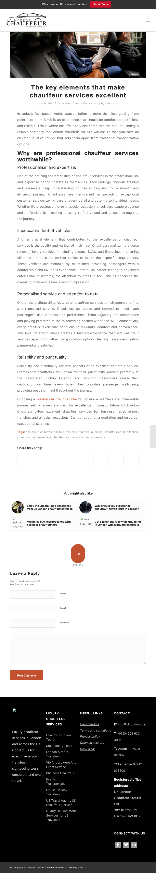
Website (64, 622)
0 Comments (64, 103)
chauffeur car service (67, 437)
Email (63, 608)
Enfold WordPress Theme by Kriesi (65, 867)
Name (63, 593)
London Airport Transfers (57, 754)
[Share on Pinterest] (55, 460)
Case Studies (89, 724)
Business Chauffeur (60, 773)
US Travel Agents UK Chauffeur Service (61, 803)
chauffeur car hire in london (84, 432)
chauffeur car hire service (34, 437)
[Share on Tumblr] (85, 460)
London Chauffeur (35, 867)
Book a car (87, 749)
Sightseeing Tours (59, 746)
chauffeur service (93, 437)
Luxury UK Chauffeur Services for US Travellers (61, 815)
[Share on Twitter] (40, 460)
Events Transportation (56, 781)
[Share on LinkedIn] (70, 460)
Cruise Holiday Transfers (56, 792)
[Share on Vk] (100, 460)
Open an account (92, 743)
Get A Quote (101, 4)
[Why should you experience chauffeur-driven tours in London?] (153, 436)
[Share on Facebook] (25, 460)
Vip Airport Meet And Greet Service (61, 764)
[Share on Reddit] (116, 460)
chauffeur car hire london (121, 432)
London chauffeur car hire (56, 399)
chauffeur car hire (87, 103)
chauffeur (32, 432)
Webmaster (111, 103)
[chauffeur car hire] (78, 54)
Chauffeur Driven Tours (58, 737)
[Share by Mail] (131, 460)
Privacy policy (90, 736)
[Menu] (148, 20)
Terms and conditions (95, 730)
